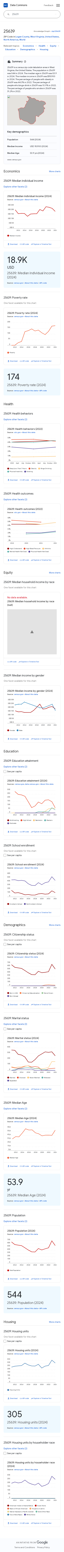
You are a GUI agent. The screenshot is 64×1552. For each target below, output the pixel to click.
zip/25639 (55, 31)
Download (14, 244)
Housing (44, 49)
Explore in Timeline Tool (42, 244)
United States (52, 36)
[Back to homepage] (6, 5)
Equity (53, 45)
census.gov (18, 200)
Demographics (27, 49)
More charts (54, 171)
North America (11, 39)
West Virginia (37, 36)
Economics (28, 45)
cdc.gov (17, 432)
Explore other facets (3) (15, 1024)
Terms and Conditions (24, 1547)
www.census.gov (14, 159)
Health (42, 45)
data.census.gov (32, 784)
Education (10, 49)
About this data (31, 200)
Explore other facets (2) (15, 186)
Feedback (48, 5)
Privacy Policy (43, 1547)
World (22, 39)
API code (25, 244)
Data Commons (18, 5)
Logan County (22, 36)
